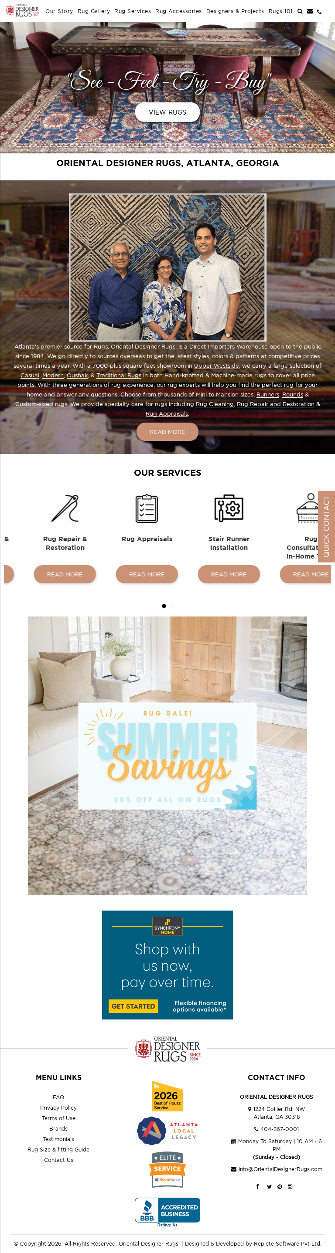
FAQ (58, 1097)
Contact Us (58, 1160)
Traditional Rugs (118, 375)
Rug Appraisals (167, 413)
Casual (30, 375)
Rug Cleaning (215, 404)
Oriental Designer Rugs (148, 1243)
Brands (58, 1128)
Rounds (292, 394)
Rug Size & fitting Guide (58, 1149)
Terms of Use (58, 1118)
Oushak (77, 375)
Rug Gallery (94, 11)
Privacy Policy (58, 1108)
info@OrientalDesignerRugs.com (280, 1169)
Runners (267, 394)
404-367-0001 (279, 1129)
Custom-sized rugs (41, 404)
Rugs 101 (281, 11)
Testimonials (58, 1139)
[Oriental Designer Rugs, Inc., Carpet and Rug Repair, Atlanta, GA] (167, 1213)
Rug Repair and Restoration (275, 404)
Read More (167, 432)
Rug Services (132, 11)
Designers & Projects (235, 11)
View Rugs (168, 112)
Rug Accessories (178, 11)
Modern (53, 375)
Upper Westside (216, 365)
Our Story (59, 11)
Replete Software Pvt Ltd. (287, 1243)
